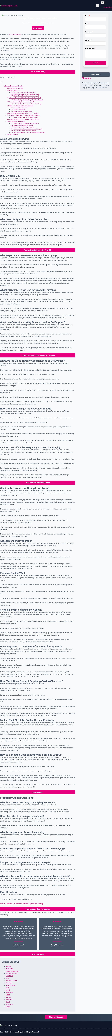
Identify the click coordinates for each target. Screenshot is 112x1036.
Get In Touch (96, 74)
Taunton (8, 997)
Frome (8, 995)
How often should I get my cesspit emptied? (21, 102)
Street (8, 990)
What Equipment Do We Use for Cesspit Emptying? (26, 96)
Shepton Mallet (11, 985)
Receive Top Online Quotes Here (38, 482)
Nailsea (2, 904)
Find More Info (14, 134)
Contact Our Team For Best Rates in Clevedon (38, 355)
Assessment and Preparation (21, 107)
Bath (7, 988)
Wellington (9, 1004)
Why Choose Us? (14, 90)
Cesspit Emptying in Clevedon (14, 86)
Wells (7, 978)
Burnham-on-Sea (11, 973)
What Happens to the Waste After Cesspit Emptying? (24, 113)
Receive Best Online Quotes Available (38, 250)
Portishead (9, 904)
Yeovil (8, 1002)
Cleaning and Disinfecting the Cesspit (23, 111)
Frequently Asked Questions (17, 121)
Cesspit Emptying (15, 34)
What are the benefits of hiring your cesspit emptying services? (29, 132)
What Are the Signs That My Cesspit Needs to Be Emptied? (28, 100)
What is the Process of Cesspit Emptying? (21, 105)
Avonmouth (18, 904)
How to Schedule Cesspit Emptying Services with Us (24, 119)
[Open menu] (97, 5)
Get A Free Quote (37, 954)
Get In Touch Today (38, 72)
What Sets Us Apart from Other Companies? (24, 92)
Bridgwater (9, 992)
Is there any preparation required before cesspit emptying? (28, 129)
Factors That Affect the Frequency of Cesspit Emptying (27, 103)
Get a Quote (37, 28)
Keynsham (9, 976)
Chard (8, 1006)
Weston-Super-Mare (30, 904)
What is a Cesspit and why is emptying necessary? (26, 123)
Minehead (9, 999)
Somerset (9, 983)
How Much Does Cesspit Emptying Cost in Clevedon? (24, 115)
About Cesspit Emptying (16, 88)
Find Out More (37, 792)
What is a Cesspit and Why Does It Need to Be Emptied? (25, 98)
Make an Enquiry (56, 1017)
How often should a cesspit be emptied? (23, 125)
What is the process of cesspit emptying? (24, 127)
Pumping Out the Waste (19, 109)
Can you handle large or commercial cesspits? (25, 130)
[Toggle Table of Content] (1, 82)
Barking (40, 904)
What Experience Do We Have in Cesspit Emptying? (26, 94)
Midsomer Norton (11, 980)
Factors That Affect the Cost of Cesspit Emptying (26, 117)
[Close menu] (102, 2)
